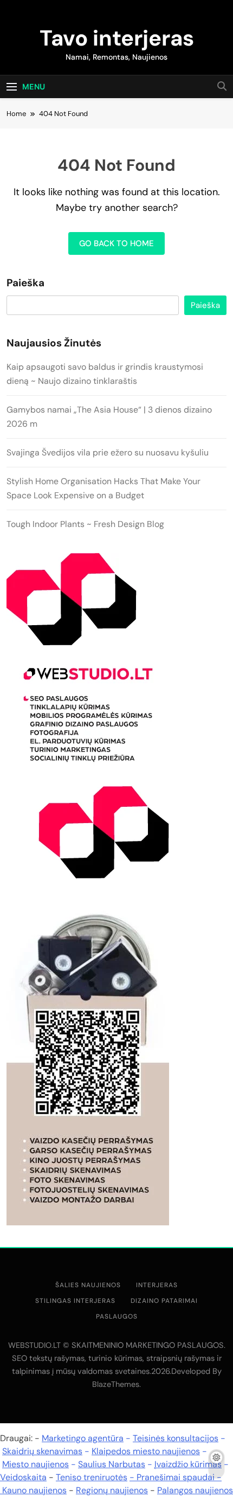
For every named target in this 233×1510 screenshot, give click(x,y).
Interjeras (157, 1285)
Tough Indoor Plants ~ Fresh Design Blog (85, 524)
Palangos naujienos (195, 1490)
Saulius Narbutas (111, 1464)
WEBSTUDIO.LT (34, 1345)
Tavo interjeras (117, 38)
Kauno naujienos (34, 1490)
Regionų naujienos (112, 1490)
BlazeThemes (115, 1384)
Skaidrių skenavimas (42, 1451)
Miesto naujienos (35, 1464)
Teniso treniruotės (91, 1477)
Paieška (25, 283)
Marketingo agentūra (83, 1438)
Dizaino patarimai (164, 1300)
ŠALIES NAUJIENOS (88, 1285)
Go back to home (116, 243)
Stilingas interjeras (75, 1300)
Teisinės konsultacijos (175, 1438)
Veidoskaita (23, 1477)
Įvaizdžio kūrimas (188, 1464)
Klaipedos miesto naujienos (146, 1451)
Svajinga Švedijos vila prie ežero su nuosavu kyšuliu (108, 452)
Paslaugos (117, 1316)
